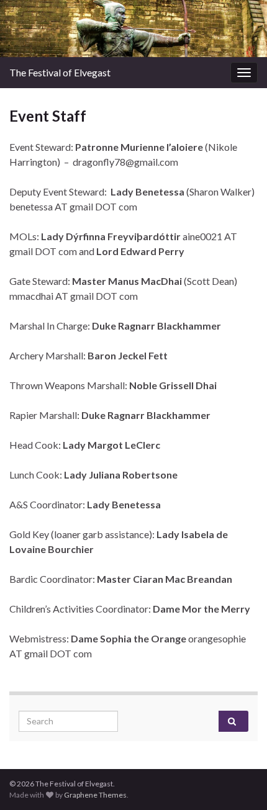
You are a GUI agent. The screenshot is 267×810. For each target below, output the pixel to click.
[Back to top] (239, 782)
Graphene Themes (95, 794)
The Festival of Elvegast (60, 72)
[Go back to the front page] (133, 28)
